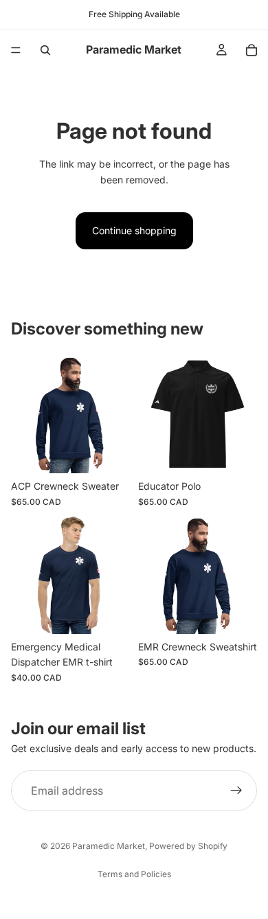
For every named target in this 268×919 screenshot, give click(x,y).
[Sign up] (236, 790)
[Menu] (16, 50)
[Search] (45, 50)
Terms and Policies (134, 874)
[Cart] (251, 50)
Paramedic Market (108, 846)
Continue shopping (134, 230)
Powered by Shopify (188, 846)
